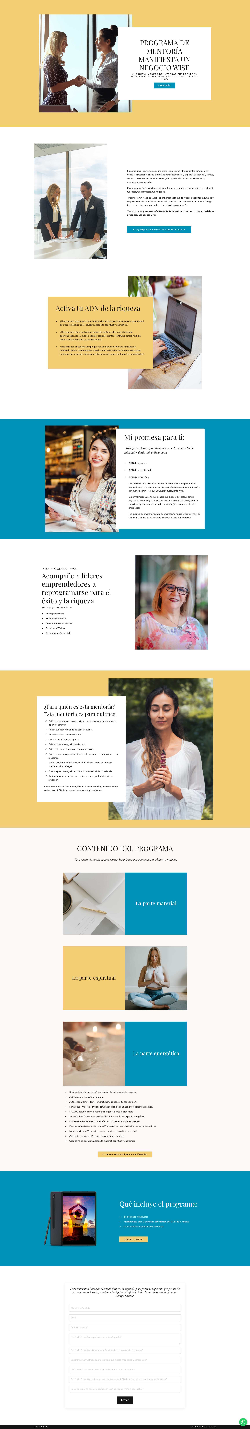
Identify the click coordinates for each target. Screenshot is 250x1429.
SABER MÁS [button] (164, 85)
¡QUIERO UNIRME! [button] (133, 1239)
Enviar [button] (125, 1400)
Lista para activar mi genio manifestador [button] (125, 1154)
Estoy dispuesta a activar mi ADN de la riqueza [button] (159, 230)
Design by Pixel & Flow (203, 1427)
